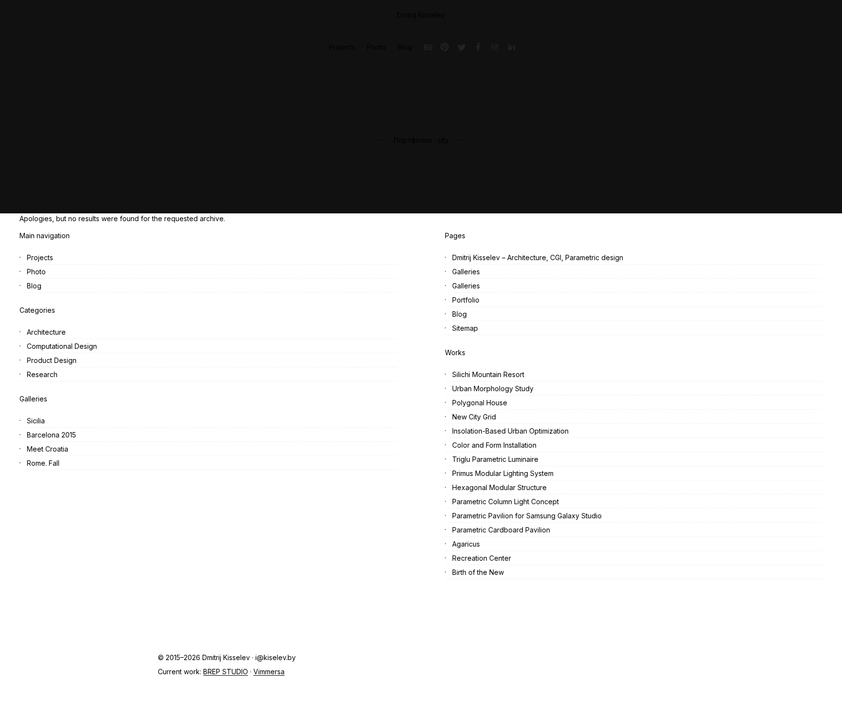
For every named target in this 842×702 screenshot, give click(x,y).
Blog (34, 286)
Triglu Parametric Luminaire (495, 459)
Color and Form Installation (494, 445)
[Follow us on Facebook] (478, 47)
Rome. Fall (43, 463)
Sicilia (36, 421)
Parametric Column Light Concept (505, 501)
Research (42, 374)
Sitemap (465, 328)
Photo (36, 271)
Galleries (466, 271)
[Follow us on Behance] (428, 47)
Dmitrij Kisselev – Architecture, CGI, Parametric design (537, 257)
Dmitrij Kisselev (421, 15)
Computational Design (62, 346)
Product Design (52, 360)
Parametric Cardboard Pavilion (501, 530)
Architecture (46, 332)
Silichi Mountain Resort (488, 374)
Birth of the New (478, 572)
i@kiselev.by (275, 657)
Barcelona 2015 (51, 435)
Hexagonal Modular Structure (499, 487)
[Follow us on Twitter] (461, 47)
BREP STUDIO (225, 671)
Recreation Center (481, 558)
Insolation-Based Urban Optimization (510, 431)
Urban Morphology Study (493, 388)
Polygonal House (479, 402)
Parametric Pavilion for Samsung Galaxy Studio (527, 516)
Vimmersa (269, 671)
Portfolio (465, 300)
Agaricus (466, 544)
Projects (40, 257)
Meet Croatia (47, 449)
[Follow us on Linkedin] (511, 47)
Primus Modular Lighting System (503, 473)
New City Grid (474, 417)
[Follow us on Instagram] (494, 47)
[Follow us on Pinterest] (445, 47)
